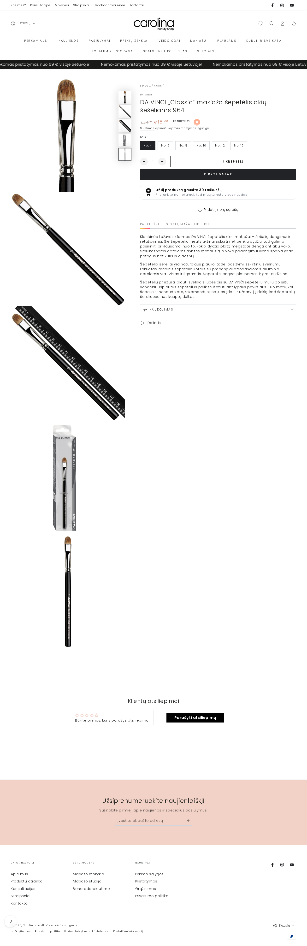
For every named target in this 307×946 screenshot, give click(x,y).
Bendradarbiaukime (91, 888)
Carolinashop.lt (33, 925)
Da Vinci (146, 94)
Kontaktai (20, 903)
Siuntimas (147, 128)
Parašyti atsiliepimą (195, 717)
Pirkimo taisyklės (76, 931)
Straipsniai (20, 895)
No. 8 (183, 145)
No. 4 (147, 145)
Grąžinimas (145, 888)
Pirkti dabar (218, 174)
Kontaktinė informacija (129, 931)
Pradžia (145, 85)
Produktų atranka (27, 881)
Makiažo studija (87, 881)
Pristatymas (146, 881)
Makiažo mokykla (88, 874)
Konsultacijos (23, 888)
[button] (271, 23)
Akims (158, 85)
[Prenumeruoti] (189, 820)
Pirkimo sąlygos (149, 874)
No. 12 (220, 145)
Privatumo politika (152, 895)
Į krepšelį (233, 161)
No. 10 (201, 145)
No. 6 (165, 145)
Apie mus (19, 874)
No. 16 (239, 145)
